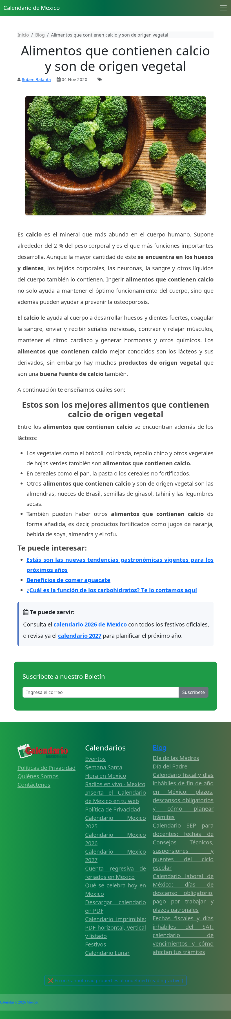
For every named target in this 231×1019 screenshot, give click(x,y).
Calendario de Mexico (31, 8)
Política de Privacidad (112, 809)
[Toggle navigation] (223, 8)
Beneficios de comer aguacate (68, 580)
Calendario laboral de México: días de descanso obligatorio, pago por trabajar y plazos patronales (183, 893)
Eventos (95, 759)
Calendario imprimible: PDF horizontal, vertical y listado (115, 927)
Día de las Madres (176, 758)
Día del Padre (170, 766)
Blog (159, 747)
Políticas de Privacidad (46, 768)
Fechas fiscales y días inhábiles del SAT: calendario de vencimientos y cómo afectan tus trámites (183, 935)
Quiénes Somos (38, 776)
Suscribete (193, 692)
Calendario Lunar (107, 953)
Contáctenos (33, 784)
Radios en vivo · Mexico (115, 784)
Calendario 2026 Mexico (19, 1002)
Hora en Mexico (105, 775)
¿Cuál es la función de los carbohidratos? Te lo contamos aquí (111, 590)
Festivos (95, 944)
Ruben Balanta (36, 79)
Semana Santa (103, 767)
